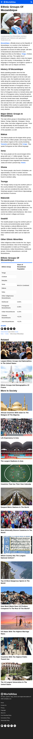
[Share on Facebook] (5, 329)
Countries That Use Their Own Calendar (16, 484)
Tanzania (4, 144)
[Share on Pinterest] (11, 329)
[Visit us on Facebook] (5, 726)
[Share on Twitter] (8, 329)
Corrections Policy (5, 718)
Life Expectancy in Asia (10, 438)
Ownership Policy (5, 720)
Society (16, 331)
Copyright (3, 710)
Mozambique (5, 43)
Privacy (2, 707)
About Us (3, 712)
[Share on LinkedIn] (14, 329)
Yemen (23, 162)
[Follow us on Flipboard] (2, 726)
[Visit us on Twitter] (8, 726)
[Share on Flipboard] (2, 329)
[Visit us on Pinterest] (11, 726)
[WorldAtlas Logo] (10, 2)
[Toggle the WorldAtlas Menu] (1, 2)
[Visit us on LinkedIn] (15, 726)
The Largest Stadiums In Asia (12, 461)
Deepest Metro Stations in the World (15, 507)
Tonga (24, 54)
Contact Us (3, 705)
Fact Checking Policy (6, 715)
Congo (25, 144)
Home (2, 702)
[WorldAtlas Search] (31, 2)
